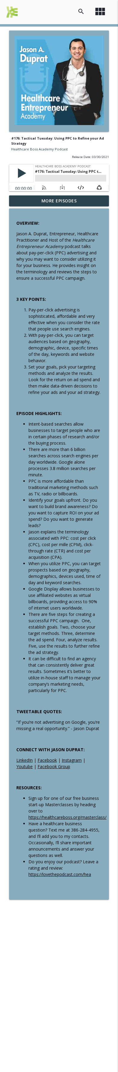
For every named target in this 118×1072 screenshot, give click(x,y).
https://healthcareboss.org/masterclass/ (67, 817)
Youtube (24, 766)
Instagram (72, 760)
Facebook (47, 760)
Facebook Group (54, 766)
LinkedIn (24, 760)
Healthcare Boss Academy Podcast (39, 149)
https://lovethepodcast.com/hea (59, 874)
